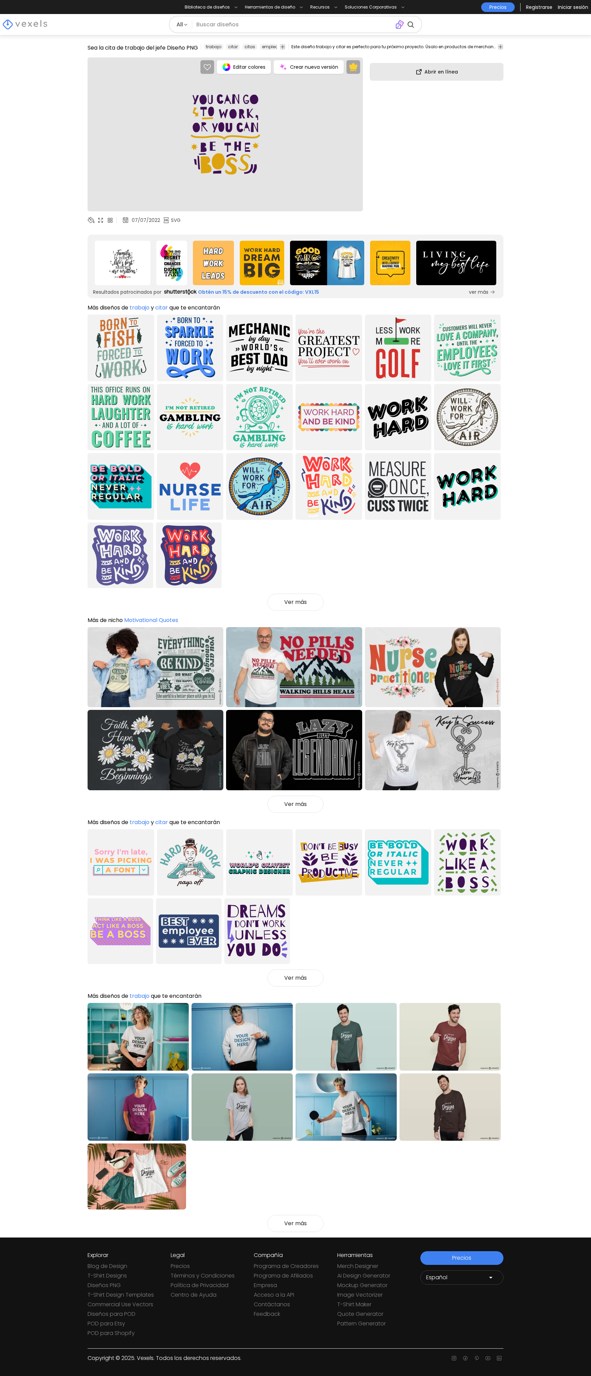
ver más (478, 292)
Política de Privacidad (199, 1285)
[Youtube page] (488, 1358)
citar (233, 47)
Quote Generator (360, 1314)
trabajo (213, 47)
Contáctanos (272, 1304)
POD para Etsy (106, 1323)
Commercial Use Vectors (120, 1304)
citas (250, 47)
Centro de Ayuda (193, 1295)
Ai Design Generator (363, 1276)
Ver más (295, 602)
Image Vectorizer (360, 1295)
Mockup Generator (362, 1285)
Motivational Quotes (151, 620)
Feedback (267, 1314)
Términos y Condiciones (203, 1276)
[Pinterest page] (476, 1358)
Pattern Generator (361, 1323)
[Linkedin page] (499, 1358)
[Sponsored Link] (122, 263)
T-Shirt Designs (107, 1276)
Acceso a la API (274, 1295)
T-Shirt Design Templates (121, 1295)
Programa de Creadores (286, 1266)
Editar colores (249, 67)
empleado (273, 47)
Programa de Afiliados (283, 1276)
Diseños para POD (111, 1314)
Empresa (265, 1285)
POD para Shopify (111, 1333)
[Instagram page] (454, 1358)
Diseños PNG (104, 1285)
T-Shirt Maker (354, 1304)
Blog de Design (107, 1266)
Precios (180, 1266)
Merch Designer (357, 1266)
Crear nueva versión (314, 67)
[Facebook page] (465, 1358)
